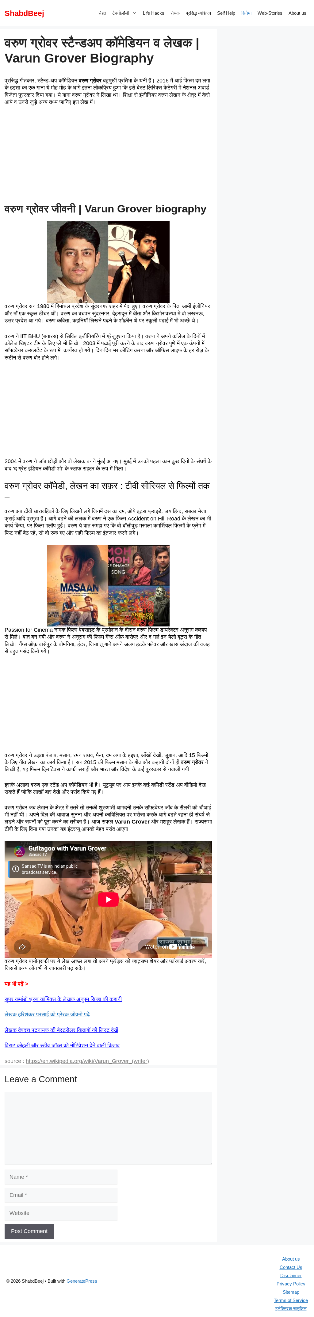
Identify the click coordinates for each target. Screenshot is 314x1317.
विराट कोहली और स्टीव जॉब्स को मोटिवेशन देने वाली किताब (62, 1045)
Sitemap (291, 1292)
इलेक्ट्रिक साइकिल (291, 1308)
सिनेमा (246, 13)
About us (297, 13)
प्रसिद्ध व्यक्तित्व (198, 13)
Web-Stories (270, 13)
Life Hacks (153, 13)
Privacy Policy (291, 1283)
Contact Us (291, 1267)
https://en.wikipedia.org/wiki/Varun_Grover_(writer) (87, 1061)
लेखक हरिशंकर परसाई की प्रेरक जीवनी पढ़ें (47, 1014)
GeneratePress (82, 1281)
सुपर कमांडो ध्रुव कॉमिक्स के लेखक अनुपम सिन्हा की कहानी (63, 999)
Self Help (226, 13)
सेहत (102, 13)
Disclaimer (291, 1275)
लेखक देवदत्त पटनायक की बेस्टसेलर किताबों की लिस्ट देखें (61, 1030)
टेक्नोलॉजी (120, 13)
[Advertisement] (108, 157)
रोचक (175, 13)
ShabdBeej (24, 13)
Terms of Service (291, 1300)
